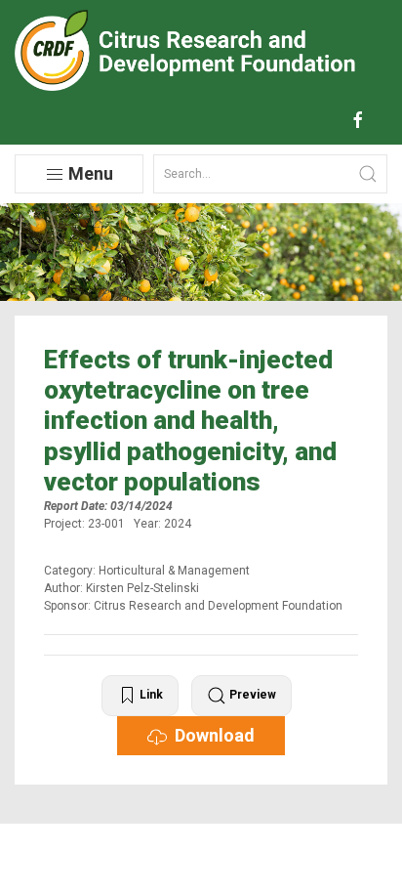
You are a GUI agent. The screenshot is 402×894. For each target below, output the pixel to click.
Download (211, 735)
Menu (88, 173)
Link (150, 695)
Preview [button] (251, 695)
